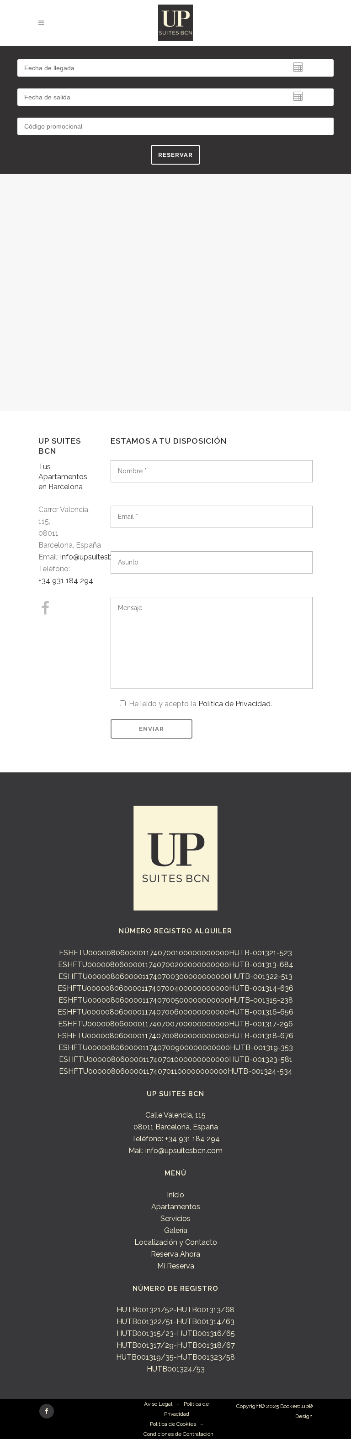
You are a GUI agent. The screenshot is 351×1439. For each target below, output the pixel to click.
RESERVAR (175, 154)
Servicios (175, 1218)
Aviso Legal (158, 1404)
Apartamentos (175, 1206)
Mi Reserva (175, 1266)
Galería (175, 1230)
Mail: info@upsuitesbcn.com (175, 1150)
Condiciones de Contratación (178, 1434)
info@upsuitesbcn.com (99, 557)
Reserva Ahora (175, 1254)
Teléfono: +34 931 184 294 (176, 1138)
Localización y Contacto (175, 1242)
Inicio (175, 1195)
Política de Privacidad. (235, 703)
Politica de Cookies (173, 1424)
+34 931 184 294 (65, 580)
